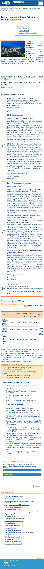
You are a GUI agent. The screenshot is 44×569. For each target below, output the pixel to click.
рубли (26, 305)
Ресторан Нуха (9, 534)
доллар (35, 305)
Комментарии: (8, 474)
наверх (39, 558)
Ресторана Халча (10, 516)
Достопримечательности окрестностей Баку (19, 532)
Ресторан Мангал (10, 528)
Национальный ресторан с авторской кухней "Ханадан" (19, 501)
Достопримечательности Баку (14, 518)
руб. (7, 417)
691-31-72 (17, 566)
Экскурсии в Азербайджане (14, 525)
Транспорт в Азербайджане (14, 507)
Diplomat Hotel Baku (19, 367)
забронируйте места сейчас (28, 33)
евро (30, 305)
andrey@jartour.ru (23, 29)
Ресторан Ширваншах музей (14, 521)
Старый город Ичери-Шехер (14, 496)
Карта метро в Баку (11, 514)
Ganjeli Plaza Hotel (19, 372)
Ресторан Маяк (10, 523)
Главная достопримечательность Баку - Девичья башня (23, 512)
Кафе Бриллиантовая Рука (13, 537)
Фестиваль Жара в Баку (13, 541)
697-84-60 (10, 566)
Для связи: (7, 470)
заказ (40, 305)
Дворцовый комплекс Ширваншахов (17, 505)
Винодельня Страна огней (13, 544)
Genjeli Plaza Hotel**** (5, 329)
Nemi (14, 370)
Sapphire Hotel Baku (18, 375)
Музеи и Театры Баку (12, 499)
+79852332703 (18, 2)
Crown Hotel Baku (18, 377)
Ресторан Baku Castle (12, 539)
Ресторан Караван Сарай (13, 530)
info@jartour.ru (9, 564)
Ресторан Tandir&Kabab (13, 509)
